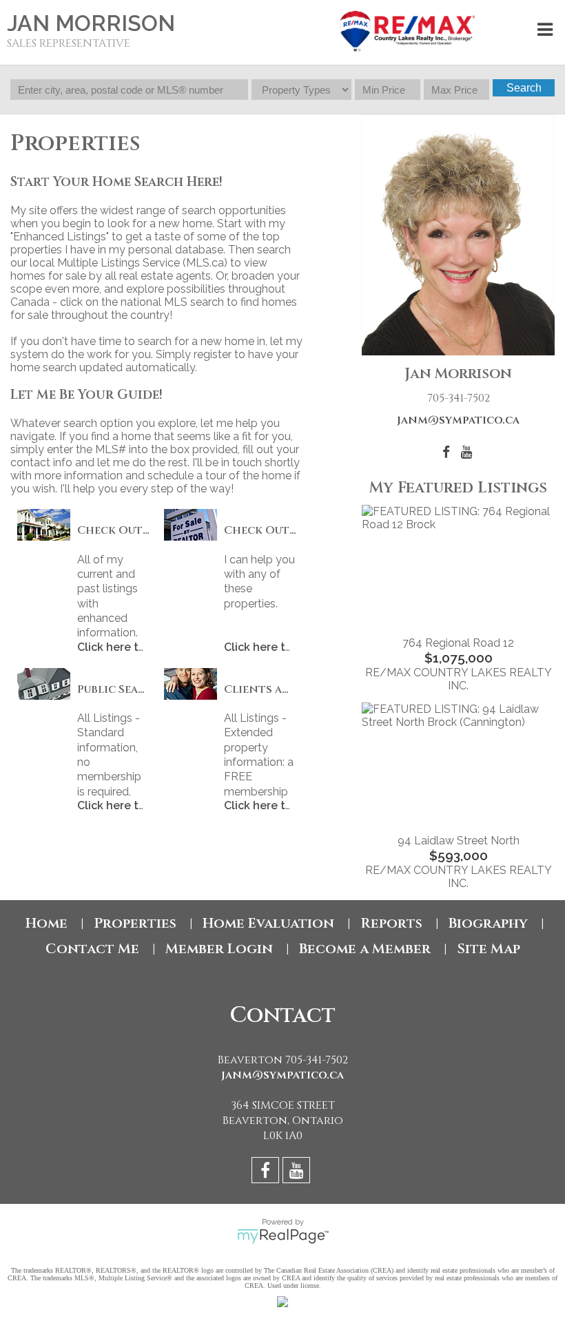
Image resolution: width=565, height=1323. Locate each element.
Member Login (219, 948)
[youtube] (298, 1172)
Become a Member (365, 948)
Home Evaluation (268, 923)
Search (524, 88)
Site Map (488, 948)
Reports (391, 923)
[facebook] (266, 1172)
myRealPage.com (282, 1236)
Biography (488, 923)
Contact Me (92, 948)
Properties (135, 923)
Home (46, 923)
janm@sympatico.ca (458, 420)
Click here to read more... (144, 647)
